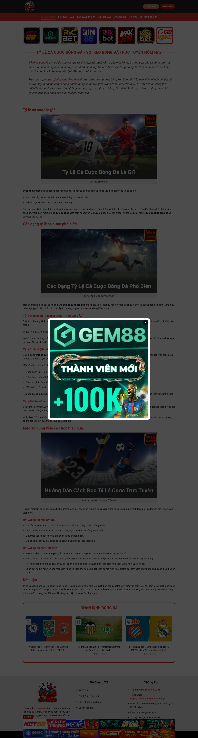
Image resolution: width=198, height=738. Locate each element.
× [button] (146, 322)
